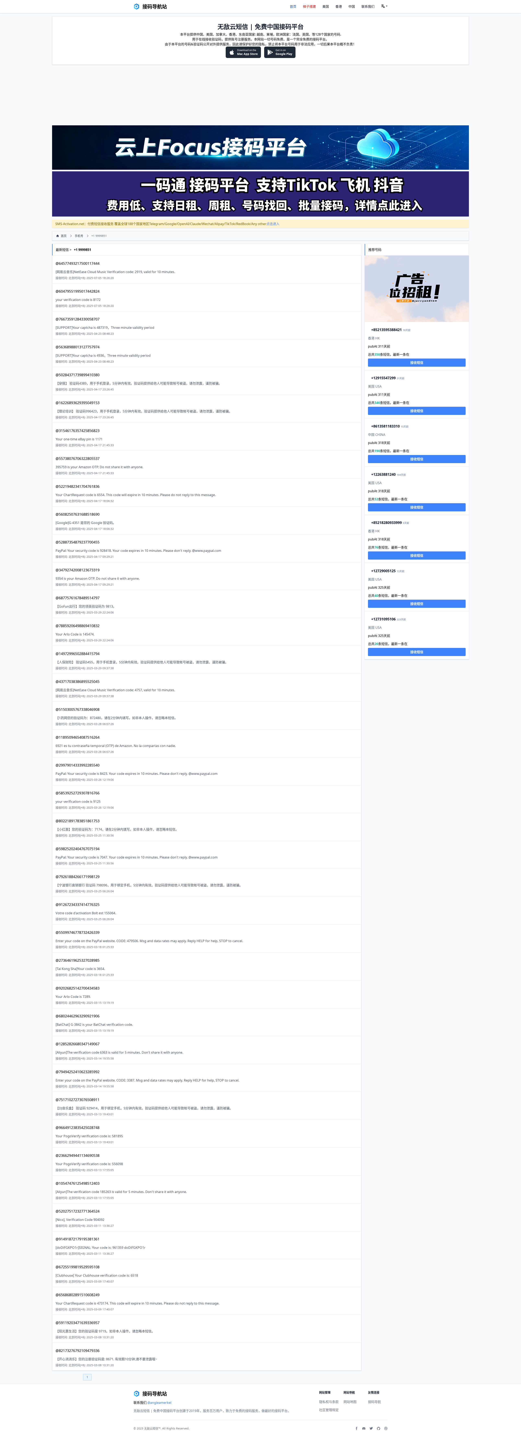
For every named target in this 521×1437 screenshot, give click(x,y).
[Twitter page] (371, 1428)
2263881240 (383, 474)
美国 (325, 6)
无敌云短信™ (152, 1428)
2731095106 (383, 619)
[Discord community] (364, 1428)
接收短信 (416, 362)
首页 (293, 6)
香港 (338, 6)
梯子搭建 (309, 6)
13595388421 (386, 329)
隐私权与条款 (329, 1402)
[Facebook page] (356, 1428)
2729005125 (383, 570)
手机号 (79, 236)
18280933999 (386, 522)
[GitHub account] (378, 1428)
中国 (351, 6)
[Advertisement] (260, 94)
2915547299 (383, 377)
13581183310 (385, 426)
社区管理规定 (329, 1410)
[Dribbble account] (385, 1428)
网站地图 (350, 1402)
